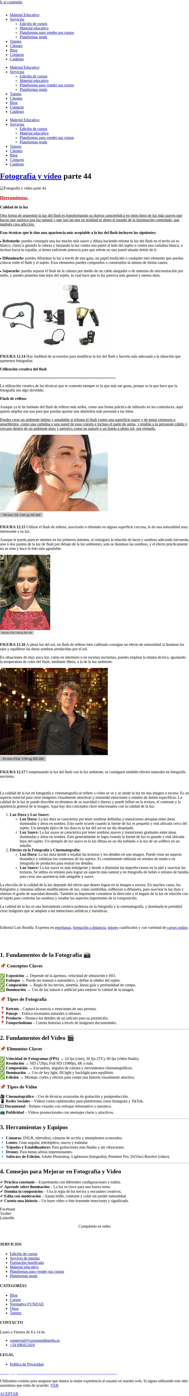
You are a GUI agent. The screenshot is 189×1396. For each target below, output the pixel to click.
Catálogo (17, 59)
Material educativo (34, 28)
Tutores (15, 41)
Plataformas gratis (33, 37)
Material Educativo (24, 15)
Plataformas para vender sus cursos (47, 32)
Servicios (17, 19)
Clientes (16, 46)
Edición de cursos (33, 24)
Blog (13, 50)
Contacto (17, 55)
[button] (94, 1209)
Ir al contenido (11, 2)
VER (54, 1385)
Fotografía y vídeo (31, 176)
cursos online (177, 927)
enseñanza (63, 927)
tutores (113, 927)
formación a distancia (89, 927)
